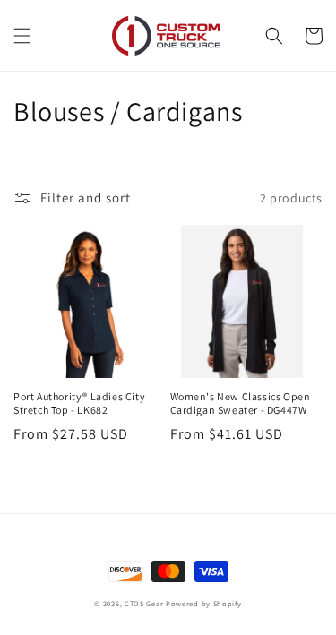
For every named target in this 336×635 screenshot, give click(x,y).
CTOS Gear (144, 603)
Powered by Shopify (204, 603)
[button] (22, 36)
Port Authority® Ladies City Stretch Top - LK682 (79, 403)
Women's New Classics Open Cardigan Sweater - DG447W (240, 403)
